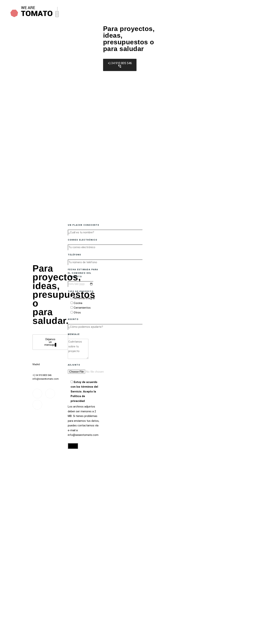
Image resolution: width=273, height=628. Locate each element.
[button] (57, 9)
